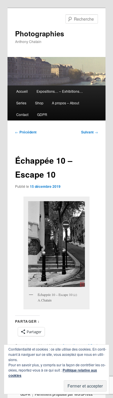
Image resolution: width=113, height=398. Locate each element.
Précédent (26, 132)
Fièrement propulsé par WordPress (64, 394)
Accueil (22, 91)
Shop (39, 102)
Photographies (39, 33)
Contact (22, 114)
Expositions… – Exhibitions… (60, 91)
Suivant (89, 132)
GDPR (42, 114)
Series (21, 102)
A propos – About (65, 102)
